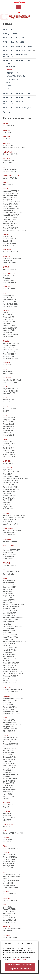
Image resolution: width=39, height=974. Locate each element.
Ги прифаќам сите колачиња (20, 969)
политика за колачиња (20, 959)
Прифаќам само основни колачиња (20, 965)
